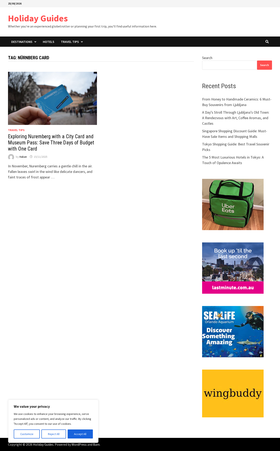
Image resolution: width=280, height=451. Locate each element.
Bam (96, 444)
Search (207, 57)
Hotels (48, 42)
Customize (26, 434)
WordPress (79, 444)
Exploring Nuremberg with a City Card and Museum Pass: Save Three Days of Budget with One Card (51, 143)
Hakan (23, 157)
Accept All (80, 434)
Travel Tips (70, 42)
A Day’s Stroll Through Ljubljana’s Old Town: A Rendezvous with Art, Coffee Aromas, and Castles (235, 118)
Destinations (21, 42)
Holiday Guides (38, 18)
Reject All (53, 434)
